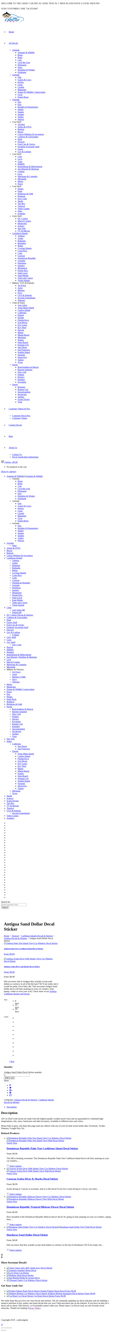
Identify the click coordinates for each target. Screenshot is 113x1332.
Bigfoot (21, 129)
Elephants (22, 72)
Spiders (21, 114)
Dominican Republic (27, 258)
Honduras (22, 263)
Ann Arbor (22, 305)
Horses (21, 82)
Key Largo (22, 325)
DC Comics (23, 218)
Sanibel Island (24, 352)
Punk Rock (11, 699)
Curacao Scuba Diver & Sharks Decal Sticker (32, 1178)
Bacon (20, 132)
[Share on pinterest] (10, 1093)
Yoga (20, 402)
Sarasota (21, 355)
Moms (20, 181)
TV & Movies (24, 231)
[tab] (59, 1107)
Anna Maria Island (26, 308)
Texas (20, 362)
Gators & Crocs (24, 80)
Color (6, 1017)
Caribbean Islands (20, 233)
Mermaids (22, 179)
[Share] (5, 1327)
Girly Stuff (11, 637)
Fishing (21, 374)
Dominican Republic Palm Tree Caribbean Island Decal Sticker (42, 1148)
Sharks (21, 109)
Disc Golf (22, 372)
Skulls (20, 201)
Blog (11, 436)
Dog (19, 493)
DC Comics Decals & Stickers (20, 615)
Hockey (21, 377)
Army (20, 288)
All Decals (13, 43)
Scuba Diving (24, 399)
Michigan (22, 337)
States (9, 741)
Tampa (21, 360)
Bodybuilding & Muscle (28, 367)
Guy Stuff (11, 642)
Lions (20, 85)
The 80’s (21, 203)
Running (21, 387)
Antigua (21, 236)
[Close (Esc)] (2, 1327)
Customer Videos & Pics (19, 409)
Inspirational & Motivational (30, 166)
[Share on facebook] (10, 1085)
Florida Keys (23, 320)
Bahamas (22, 241)
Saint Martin (23, 275)
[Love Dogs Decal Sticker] (18, 1273)
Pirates (20, 189)
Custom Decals (15, 425)
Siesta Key (22, 357)
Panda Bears (23, 97)
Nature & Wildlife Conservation (31, 92)
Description (12, 1107)
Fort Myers (22, 322)
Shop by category (8, 471)
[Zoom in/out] (10, 1327)
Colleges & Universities (28, 137)
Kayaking (22, 382)
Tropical (21, 206)
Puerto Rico (23, 270)
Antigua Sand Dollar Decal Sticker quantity (23, 1072)
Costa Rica (22, 251)
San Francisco (24, 350)
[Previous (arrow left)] (2, 1330)
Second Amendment (26, 298)
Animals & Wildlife (26, 52)
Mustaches (22, 223)
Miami (20, 332)
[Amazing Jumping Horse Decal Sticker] (21, 1270)
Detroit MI (16, 612)
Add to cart (9, 1078)
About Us (13, 447)
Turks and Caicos (25, 278)
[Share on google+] (10, 1090)
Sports (15, 365)
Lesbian (21, 171)
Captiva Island (24, 310)
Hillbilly (21, 164)
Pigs (19, 104)
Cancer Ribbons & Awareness (31, 134)
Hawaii (21, 330)
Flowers (21, 142)
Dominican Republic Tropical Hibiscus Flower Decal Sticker (40, 1206)
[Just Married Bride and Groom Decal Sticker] (23, 1278)
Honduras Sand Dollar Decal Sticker (27, 1234)
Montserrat (22, 268)
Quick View (12, 1143)
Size (5, 1000)
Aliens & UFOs (24, 127)
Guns (20, 161)
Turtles (21, 117)
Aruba (20, 238)
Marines (21, 290)
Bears (20, 55)
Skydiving (22, 394)
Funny (20, 149)
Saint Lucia (23, 273)
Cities (9, 607)
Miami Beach (23, 335)
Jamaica (21, 265)
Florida (21, 317)
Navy (20, 293)
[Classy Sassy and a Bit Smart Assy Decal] (29, 1268)
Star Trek (22, 228)
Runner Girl (23, 389)
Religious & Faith (25, 194)
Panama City (23, 345)
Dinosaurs (22, 65)
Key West (22, 327)
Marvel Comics (24, 221)
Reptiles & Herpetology (28, 107)
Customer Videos (19, 418)
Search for (5, 902)
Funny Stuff (12, 622)
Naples (21, 340)
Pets (19, 102)
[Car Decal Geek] (12, 23)
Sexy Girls (22, 199)
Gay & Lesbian (24, 151)
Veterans (21, 300)
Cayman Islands (25, 248)
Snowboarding (24, 392)
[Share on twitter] (10, 1088)
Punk (20, 191)
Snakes (21, 112)
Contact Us (17, 454)
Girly (20, 156)
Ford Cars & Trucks (26, 144)
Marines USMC (19, 677)
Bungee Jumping (25, 370)
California (22, 313)
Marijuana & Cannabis (27, 176)
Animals (15, 50)
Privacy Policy (34, 1308)
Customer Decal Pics (21, 415)
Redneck (21, 196)
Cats (19, 60)
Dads (20, 139)
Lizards (21, 87)
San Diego (22, 347)
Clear (12, 1061)
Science (21, 226)
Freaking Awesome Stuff (28, 147)
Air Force (22, 285)
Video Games (23, 208)
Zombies (21, 213)
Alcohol (21, 124)
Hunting (21, 379)
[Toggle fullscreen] (8, 1327)
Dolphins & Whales (26, 70)
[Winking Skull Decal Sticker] (20, 1275)
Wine (20, 211)
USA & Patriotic (25, 295)
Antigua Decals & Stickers (15, 938)
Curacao (21, 256)
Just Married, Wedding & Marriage (22, 657)
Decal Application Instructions (25, 457)
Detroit (21, 315)
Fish (19, 77)
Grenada (21, 260)
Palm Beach (23, 342)
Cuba (20, 253)
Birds (20, 57)
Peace (20, 184)
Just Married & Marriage (28, 169)
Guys (20, 159)
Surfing (21, 397)
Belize (20, 246)
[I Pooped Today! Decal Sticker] (27, 1280)
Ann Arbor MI (18, 610)
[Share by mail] (10, 1095)
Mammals (22, 90)
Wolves (21, 119)
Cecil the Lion (24, 62)
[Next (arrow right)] (5, 1330)
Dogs (20, 67)
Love (20, 174)
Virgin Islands (24, 280)
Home (11, 32)
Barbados (22, 243)
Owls (20, 94)
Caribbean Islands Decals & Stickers (37, 936)
